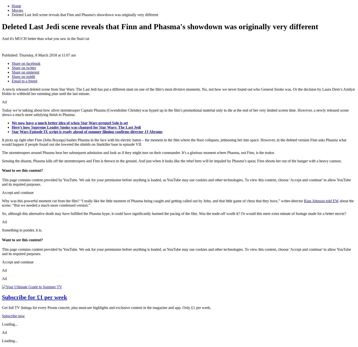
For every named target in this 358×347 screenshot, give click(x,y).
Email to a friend (24, 81)
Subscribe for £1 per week (34, 297)
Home (16, 6)
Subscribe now (13, 316)
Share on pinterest (25, 72)
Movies (17, 10)
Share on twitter (24, 68)
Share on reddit (23, 77)
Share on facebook (26, 63)
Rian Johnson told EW (321, 201)
